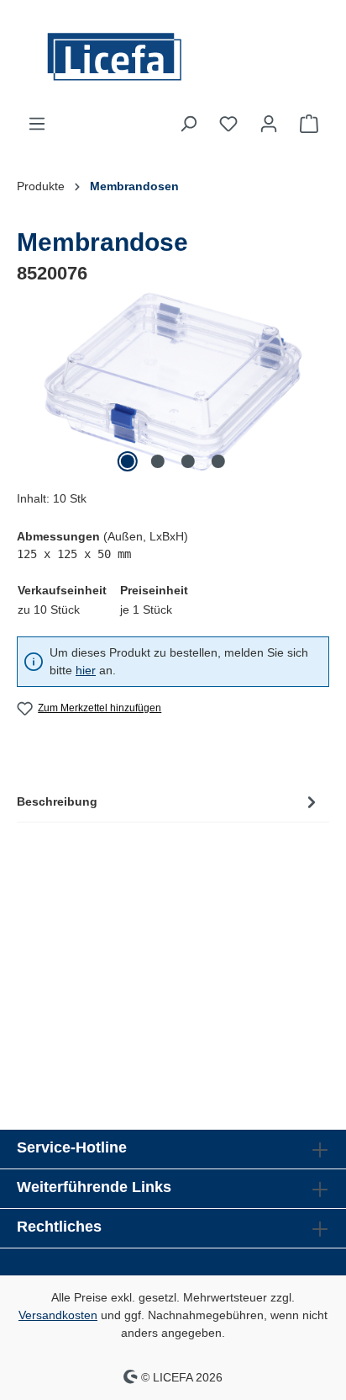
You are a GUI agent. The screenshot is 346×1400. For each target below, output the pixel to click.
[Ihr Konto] (269, 124)
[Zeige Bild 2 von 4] (158, 461)
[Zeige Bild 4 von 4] (218, 461)
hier (86, 670)
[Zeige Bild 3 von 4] (188, 461)
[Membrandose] (173, 381)
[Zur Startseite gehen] (173, 56)
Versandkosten (57, 1315)
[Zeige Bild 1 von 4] (127, 461)
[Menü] (37, 124)
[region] (173, 381)
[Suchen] (188, 124)
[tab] (169, 801)
